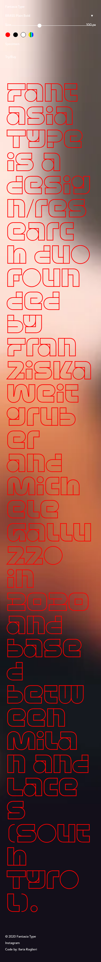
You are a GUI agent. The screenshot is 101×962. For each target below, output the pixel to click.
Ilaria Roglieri (27, 949)
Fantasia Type (15, 6)
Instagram (12, 943)
